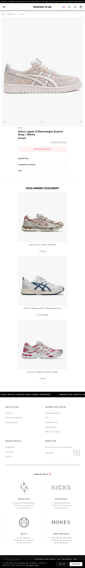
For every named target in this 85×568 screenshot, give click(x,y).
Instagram (9, 447)
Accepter (76, 564)
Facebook (9, 452)
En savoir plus (32, 565)
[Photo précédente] (4, 122)
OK (77, 453)
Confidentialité (51, 422)
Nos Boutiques (11, 422)
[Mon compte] (69, 7)
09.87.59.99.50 (61, 543)
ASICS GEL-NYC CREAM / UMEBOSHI (42, 245)
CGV (47, 418)
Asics (22, 14)
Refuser (62, 564)
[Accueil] (3, 14)
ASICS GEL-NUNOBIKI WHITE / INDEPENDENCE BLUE (42, 308)
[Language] (63, 7)
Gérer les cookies (52, 432)
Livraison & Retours (13, 418)
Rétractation (50, 427)
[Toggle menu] (4, 7)
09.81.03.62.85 (24, 543)
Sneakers (11, 14)
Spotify (8, 456)
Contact (8, 413)
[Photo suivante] (80, 122)
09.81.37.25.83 (61, 508)
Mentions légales (52, 413)
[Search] (75, 7)
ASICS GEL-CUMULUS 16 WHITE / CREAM (43, 372)
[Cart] (80, 7)
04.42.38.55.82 (24, 508)
